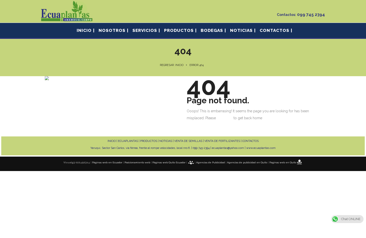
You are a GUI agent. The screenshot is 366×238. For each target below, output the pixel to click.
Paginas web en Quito (282, 162)
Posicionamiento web (137, 162)
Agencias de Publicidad (210, 162)
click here (225, 118)
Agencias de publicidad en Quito (247, 162)
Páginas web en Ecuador (107, 162)
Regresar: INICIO (171, 65)
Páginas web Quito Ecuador (168, 162)
